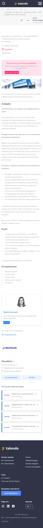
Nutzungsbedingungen (29, 517)
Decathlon (7, 361)
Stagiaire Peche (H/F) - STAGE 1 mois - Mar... (24, 405)
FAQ (2, 517)
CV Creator (5, 478)
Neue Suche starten (11, 72)
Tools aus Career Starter (10, 481)
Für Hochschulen (7, 460)
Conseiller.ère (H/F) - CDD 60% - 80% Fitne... (24, 426)
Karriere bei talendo (33, 467)
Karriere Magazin (32, 464)
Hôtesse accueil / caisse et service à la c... (23, 394)
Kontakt (6, 322)
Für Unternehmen (7, 464)
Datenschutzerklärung (13, 517)
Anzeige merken (12, 377)
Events (28, 457)
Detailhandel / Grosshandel (14, 368)
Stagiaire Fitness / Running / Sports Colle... (24, 415)
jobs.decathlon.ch (10, 365)
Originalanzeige (10, 335)
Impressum (4, 521)
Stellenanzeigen (32, 460)
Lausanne (6, 41)
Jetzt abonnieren (11, 493)
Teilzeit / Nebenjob (11, 46)
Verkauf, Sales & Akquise (13, 371)
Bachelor (7, 53)
